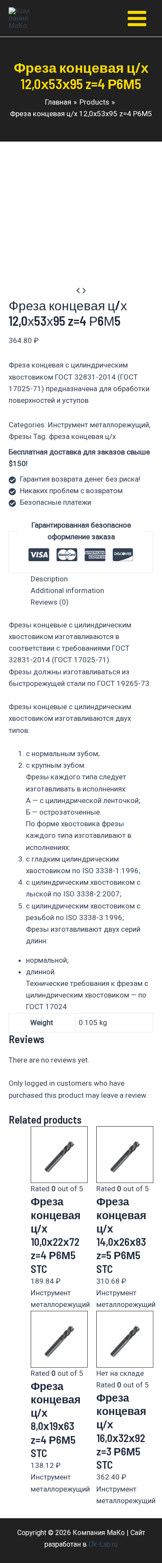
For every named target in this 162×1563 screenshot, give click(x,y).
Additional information (67, 590)
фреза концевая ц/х (82, 436)
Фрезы (20, 436)
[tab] (92, 579)
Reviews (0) (50, 602)
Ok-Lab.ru (103, 1544)
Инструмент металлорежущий (98, 424)
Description (49, 579)
